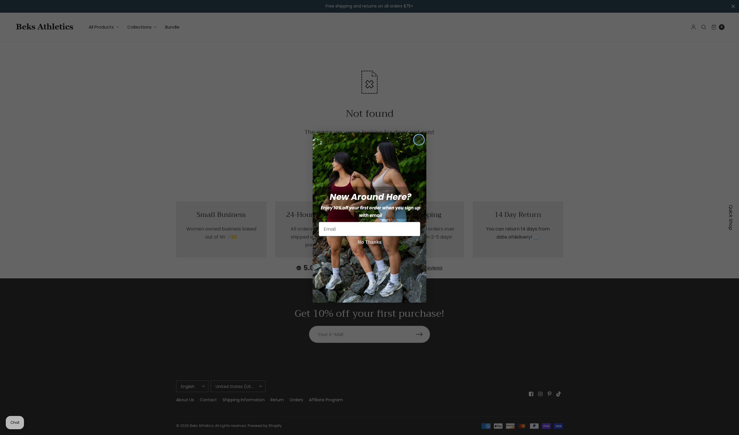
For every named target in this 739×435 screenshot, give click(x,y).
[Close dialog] (419, 140)
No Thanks (370, 242)
